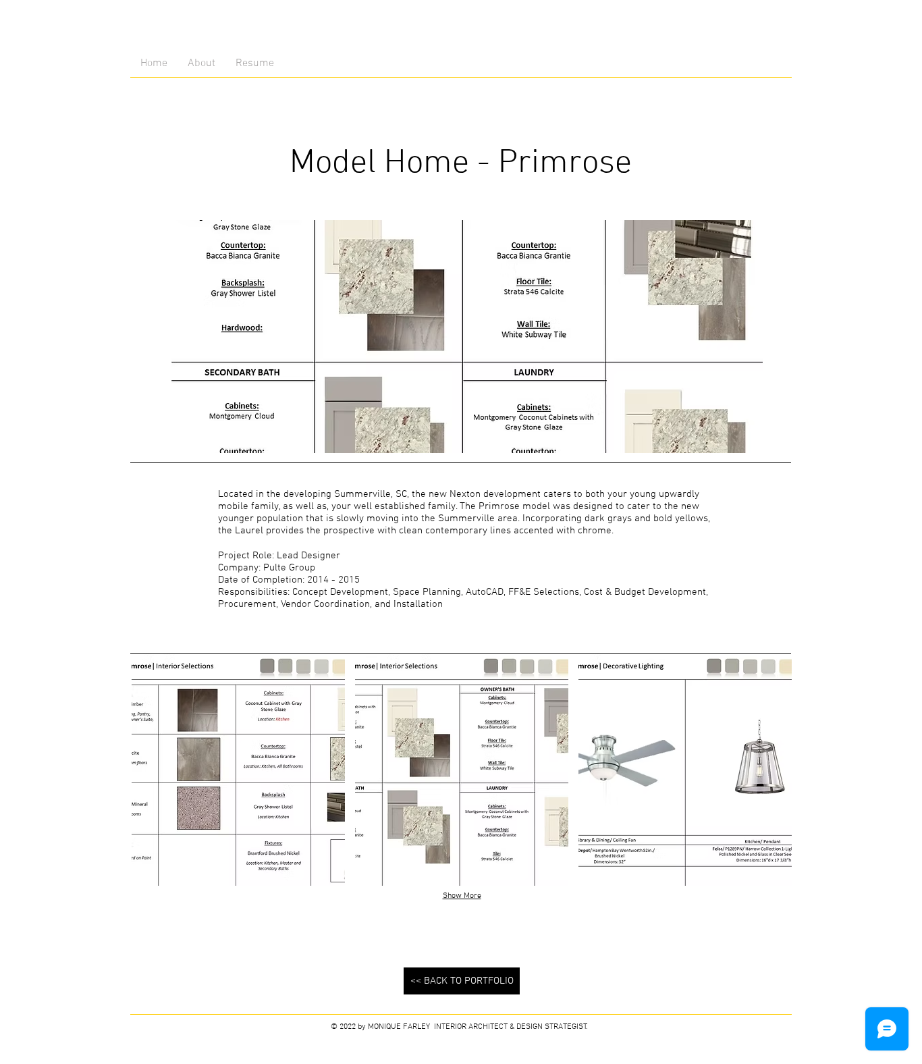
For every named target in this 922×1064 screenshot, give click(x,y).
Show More (462, 896)
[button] (238, 770)
